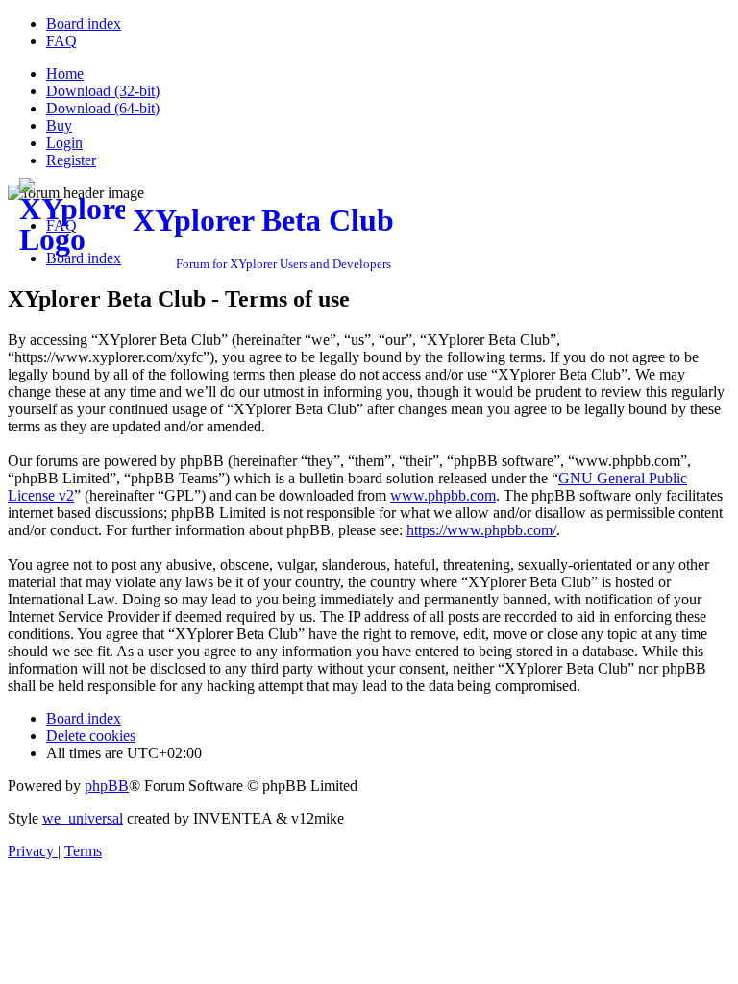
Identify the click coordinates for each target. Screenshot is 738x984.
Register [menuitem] (71, 160)
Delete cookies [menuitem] (90, 735)
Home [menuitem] (65, 73)
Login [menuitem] (64, 143)
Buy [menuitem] (59, 125)
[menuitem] (83, 23)
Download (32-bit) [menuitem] (103, 91)
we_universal (82, 818)
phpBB (107, 785)
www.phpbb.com (443, 495)
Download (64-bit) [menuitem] (103, 108)
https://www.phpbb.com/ (481, 530)
